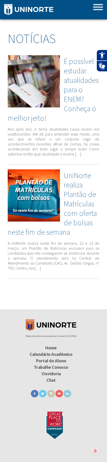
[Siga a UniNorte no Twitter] (43, 395)
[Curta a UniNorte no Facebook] (35, 395)
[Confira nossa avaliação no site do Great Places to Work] (53, 424)
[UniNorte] (51, 329)
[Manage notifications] (95, 451)
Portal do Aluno (51, 360)
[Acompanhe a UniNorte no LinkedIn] (67, 395)
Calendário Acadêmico (51, 354)
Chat (51, 380)
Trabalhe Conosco (51, 367)
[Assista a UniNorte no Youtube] (59, 395)
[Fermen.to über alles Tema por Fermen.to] (53, 456)
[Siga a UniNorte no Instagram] (51, 395)
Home (51, 347)
